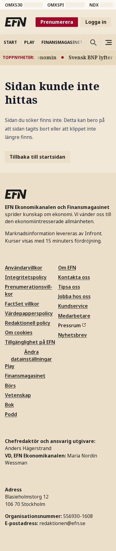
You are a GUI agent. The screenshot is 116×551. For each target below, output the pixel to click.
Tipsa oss (69, 286)
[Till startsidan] (16, 22)
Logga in (95, 22)
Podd (11, 414)
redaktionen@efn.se (62, 523)
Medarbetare (74, 315)
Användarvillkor (23, 267)
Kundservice (73, 306)
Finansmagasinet (25, 375)
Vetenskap (18, 395)
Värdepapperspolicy (29, 313)
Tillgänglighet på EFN (30, 342)
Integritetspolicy (26, 277)
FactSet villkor (22, 303)
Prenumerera (57, 22)
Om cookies (18, 332)
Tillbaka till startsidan (37, 156)
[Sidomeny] (108, 42)
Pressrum (69, 325)
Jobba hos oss (74, 296)
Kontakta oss (74, 277)
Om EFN (67, 267)
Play (10, 366)
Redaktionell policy (27, 322)
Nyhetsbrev (72, 335)
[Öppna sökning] (93, 42)
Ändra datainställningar (31, 355)
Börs (10, 385)
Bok (9, 404)
